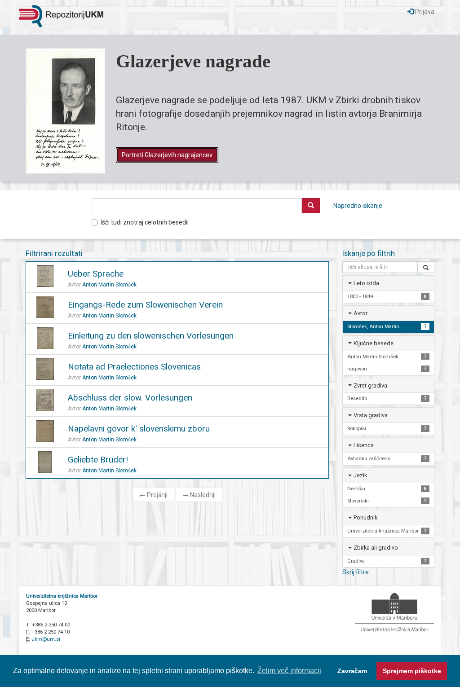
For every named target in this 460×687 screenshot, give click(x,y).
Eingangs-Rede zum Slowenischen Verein (145, 304)
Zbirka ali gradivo (376, 547)
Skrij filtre (355, 572)
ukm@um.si (45, 639)
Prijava (424, 11)
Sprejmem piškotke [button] (412, 670)
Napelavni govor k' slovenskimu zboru (139, 428)
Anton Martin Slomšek (109, 285)
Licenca (364, 445)
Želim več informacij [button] (289, 670)
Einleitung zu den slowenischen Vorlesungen (151, 335)
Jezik (360, 475)
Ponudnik (365, 517)
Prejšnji (153, 494)
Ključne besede (374, 343)
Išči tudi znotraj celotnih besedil (145, 222)
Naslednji (199, 494)
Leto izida (366, 283)
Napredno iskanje (357, 205)
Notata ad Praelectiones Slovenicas (134, 366)
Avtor (360, 313)
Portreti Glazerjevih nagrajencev (167, 155)
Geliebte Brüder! (98, 459)
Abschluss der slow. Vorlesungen (130, 397)
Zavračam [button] (352, 670)
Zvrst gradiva (370, 385)
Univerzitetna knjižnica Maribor (61, 596)
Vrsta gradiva (371, 415)
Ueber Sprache (96, 274)
